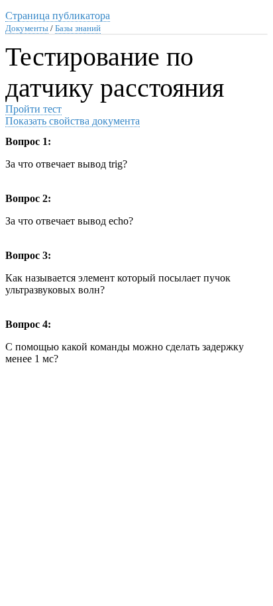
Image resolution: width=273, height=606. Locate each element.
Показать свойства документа (72, 120)
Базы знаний (78, 28)
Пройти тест (33, 109)
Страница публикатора (57, 15)
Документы (26, 28)
